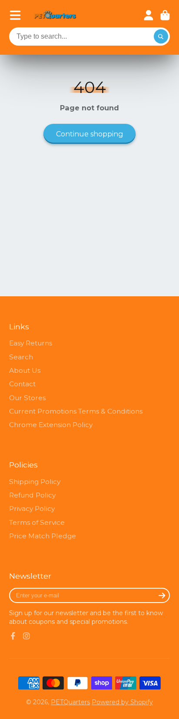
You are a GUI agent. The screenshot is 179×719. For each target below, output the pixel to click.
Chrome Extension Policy (51, 425)
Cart (165, 15)
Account (148, 15)
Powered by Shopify (122, 702)
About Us (24, 370)
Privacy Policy (32, 508)
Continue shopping (89, 133)
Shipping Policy (34, 481)
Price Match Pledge (42, 536)
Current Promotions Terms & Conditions (76, 411)
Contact (22, 384)
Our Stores (27, 398)
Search (21, 357)
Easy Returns (30, 343)
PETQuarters (70, 702)
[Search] (161, 36)
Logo (55, 15)
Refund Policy (32, 495)
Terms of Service (37, 522)
